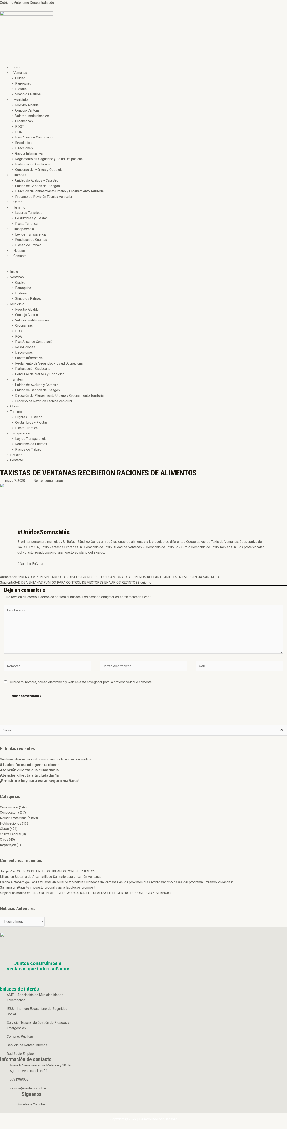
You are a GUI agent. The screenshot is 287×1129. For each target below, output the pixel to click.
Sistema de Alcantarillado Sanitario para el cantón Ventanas (58, 877)
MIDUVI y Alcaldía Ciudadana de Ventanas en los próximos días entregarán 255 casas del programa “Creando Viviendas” (145, 882)
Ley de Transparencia (30, 234)
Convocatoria (9, 813)
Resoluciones (25, 143)
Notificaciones (10, 823)
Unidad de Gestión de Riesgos (37, 186)
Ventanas (20, 73)
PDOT (19, 127)
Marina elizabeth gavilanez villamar (25, 882)
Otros (4, 839)
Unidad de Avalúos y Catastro (36, 180)
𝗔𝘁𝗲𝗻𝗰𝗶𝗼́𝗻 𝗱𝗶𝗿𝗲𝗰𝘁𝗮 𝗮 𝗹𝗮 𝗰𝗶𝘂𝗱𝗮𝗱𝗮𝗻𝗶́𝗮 (29, 770)
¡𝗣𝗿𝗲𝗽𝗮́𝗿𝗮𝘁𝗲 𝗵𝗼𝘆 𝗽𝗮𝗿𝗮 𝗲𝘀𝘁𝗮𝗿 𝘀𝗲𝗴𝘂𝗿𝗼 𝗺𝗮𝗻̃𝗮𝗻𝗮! (39, 781)
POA (18, 132)
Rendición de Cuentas (31, 240)
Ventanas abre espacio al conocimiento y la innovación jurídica (45, 759)
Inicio (17, 67)
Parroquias (23, 83)
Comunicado (9, 807)
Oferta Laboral (10, 834)
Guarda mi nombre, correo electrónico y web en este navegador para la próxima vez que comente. (81, 682)
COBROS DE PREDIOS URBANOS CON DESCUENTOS (56, 871)
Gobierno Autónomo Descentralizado (27, 3)
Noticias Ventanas (13, 818)
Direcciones (24, 148)
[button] (117, 266)
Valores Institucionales (32, 116)
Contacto (19, 256)
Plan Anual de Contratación (34, 137)
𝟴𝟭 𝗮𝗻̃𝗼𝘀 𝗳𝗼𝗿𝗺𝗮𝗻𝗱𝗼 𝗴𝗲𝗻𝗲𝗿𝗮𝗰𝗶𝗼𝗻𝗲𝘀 (30, 765)
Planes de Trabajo (28, 245)
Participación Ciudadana (32, 164)
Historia (21, 89)
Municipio (20, 100)
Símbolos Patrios (28, 94)
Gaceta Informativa (29, 154)
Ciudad (20, 78)
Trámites (19, 175)
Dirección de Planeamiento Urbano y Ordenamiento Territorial (59, 191)
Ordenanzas (24, 121)
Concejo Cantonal (27, 110)
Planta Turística (26, 224)
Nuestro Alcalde (27, 105)
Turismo (19, 207)
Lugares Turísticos (28, 213)
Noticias (19, 251)
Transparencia (23, 229)
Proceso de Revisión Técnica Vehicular (43, 197)
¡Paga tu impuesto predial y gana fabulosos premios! (56, 887)
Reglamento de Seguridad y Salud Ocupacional (49, 159)
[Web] (239, 667)
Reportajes (8, 845)
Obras (17, 202)
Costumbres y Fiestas (31, 218)
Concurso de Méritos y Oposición (39, 170)
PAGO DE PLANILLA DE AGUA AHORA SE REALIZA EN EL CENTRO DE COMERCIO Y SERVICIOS (101, 893)
